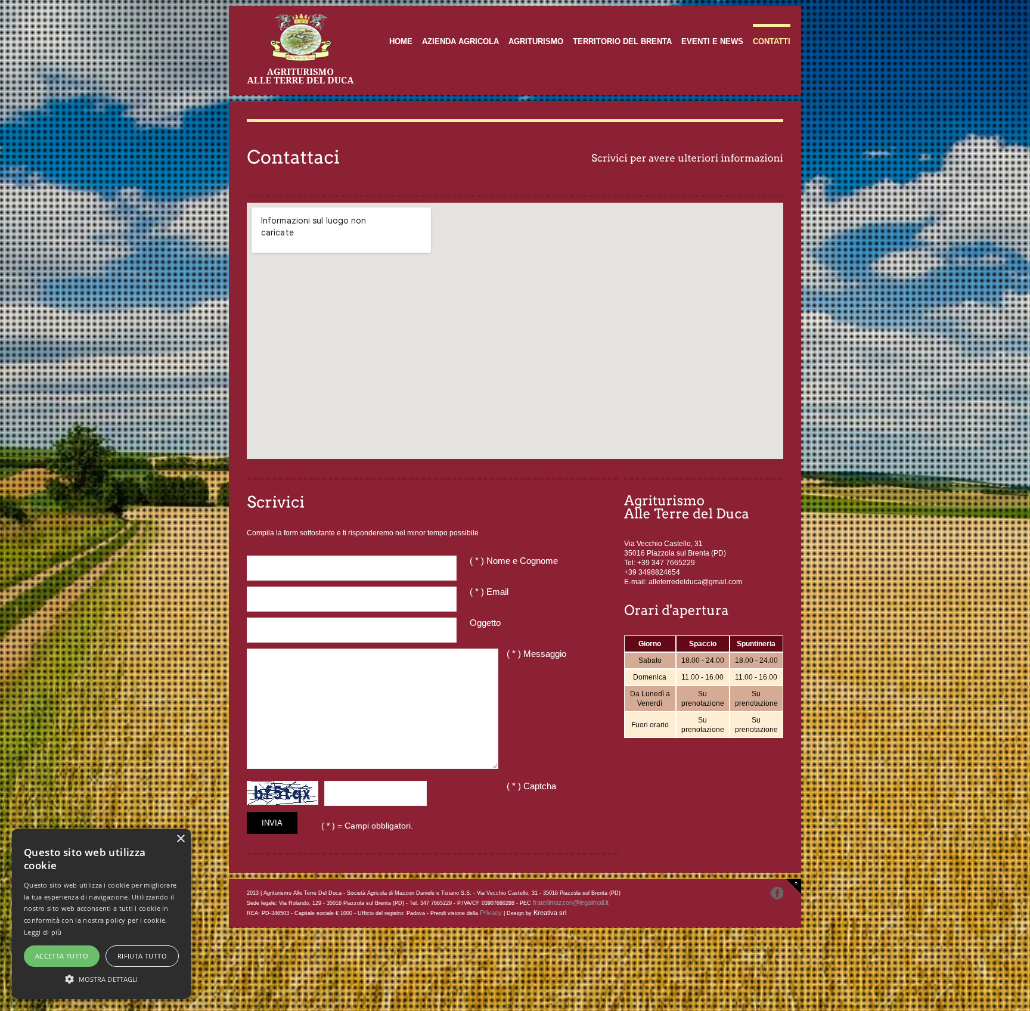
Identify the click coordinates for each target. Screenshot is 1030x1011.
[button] (101, 978)
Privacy (491, 912)
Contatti (771, 41)
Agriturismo (535, 41)
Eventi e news (712, 41)
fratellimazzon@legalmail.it (571, 902)
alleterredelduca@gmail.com (695, 582)
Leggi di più (43, 932)
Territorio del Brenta (622, 41)
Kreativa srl (549, 912)
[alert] (101, 914)
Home (400, 41)
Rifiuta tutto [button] (142, 955)
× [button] (180, 839)
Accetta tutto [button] (61, 955)
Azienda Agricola (460, 41)
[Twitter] (776, 893)
